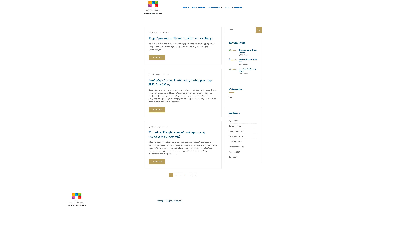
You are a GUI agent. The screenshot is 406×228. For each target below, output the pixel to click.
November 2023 (236, 136)
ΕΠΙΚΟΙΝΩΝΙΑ (237, 7)
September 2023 (236, 147)
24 (190, 175)
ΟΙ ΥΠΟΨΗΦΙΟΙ (214, 7)
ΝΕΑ (227, 7)
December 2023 (236, 131)
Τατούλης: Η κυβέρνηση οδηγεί (247, 70)
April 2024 (233, 121)
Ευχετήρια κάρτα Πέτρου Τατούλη (248, 51)
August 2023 (234, 152)
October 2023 (235, 142)
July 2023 (233, 157)
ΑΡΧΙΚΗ (186, 7)
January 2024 (235, 126)
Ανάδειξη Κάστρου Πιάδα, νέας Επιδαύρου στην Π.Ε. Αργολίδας (180, 82)
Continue (156, 57)
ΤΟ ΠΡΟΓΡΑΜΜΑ (198, 7)
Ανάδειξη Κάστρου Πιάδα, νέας (248, 60)
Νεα (167, 33)
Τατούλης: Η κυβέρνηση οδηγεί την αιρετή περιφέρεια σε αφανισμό (177, 134)
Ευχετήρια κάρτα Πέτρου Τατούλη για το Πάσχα (181, 38)
